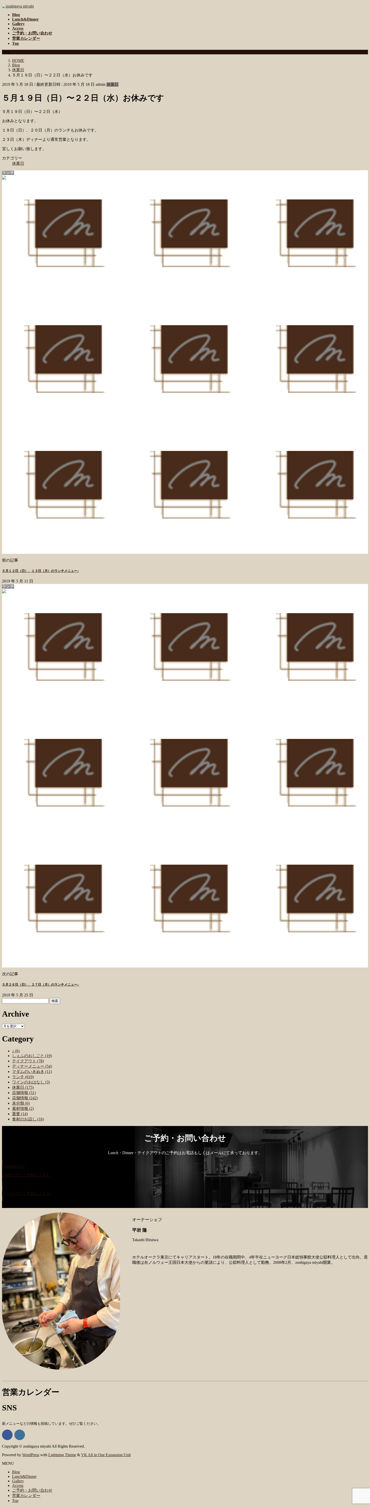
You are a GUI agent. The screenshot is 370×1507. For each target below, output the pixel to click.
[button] (185, 1173)
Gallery (18, 1481)
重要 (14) (20, 1114)
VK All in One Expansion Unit (106, 1455)
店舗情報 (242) (25, 1098)
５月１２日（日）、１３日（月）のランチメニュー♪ (40, 571)
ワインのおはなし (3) (31, 1082)
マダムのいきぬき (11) (32, 1071)
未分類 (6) (21, 1103)
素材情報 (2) (23, 1108)
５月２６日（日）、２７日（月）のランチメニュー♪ (40, 984)
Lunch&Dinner (24, 1476)
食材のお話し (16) (28, 1119)
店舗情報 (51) (24, 1093)
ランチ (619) (23, 1077)
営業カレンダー (26, 1495)
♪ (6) (16, 1051)
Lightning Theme (62, 1455)
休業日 (112, 84)
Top (15, 1500)
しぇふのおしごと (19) (32, 1056)
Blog (16, 1472)
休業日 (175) (23, 1087)
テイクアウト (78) (28, 1061)
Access (17, 1485)
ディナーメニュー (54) (32, 1066)
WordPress (30, 1455)
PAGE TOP (358, 1456)
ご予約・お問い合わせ (32, 1490)
